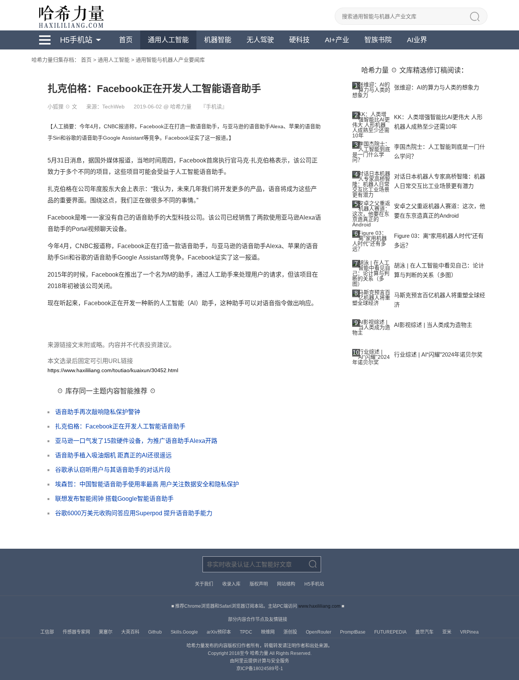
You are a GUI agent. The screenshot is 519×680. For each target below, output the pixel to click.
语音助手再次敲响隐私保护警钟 (97, 412)
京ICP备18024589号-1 (259, 668)
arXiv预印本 (219, 632)
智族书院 (378, 40)
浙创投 (290, 632)
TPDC (246, 632)
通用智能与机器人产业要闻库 (170, 59)
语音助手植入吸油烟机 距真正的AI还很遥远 (113, 455)
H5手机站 (76, 40)
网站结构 (286, 584)
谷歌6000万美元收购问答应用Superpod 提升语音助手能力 (133, 513)
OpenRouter (319, 632)
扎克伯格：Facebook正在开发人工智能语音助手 (120, 426)
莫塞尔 (106, 632)
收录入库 (231, 584)
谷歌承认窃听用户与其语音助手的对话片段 (113, 470)
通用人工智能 (168, 40)
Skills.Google (185, 632)
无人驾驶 (260, 40)
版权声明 (259, 584)
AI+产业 (337, 40)
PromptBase (353, 632)
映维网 (268, 632)
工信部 (47, 632)
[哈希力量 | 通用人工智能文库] (71, 15)
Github (155, 632)
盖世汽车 (425, 632)
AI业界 (417, 40)
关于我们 (204, 584)
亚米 (447, 632)
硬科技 (299, 40)
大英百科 (131, 632)
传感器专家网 (77, 632)
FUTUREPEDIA (391, 632)
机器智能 (217, 40)
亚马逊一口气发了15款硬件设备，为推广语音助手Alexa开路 (136, 441)
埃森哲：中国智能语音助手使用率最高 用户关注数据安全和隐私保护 (147, 484)
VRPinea (469, 632)
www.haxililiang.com (319, 606)
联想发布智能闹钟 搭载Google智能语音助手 (114, 498)
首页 (126, 40)
